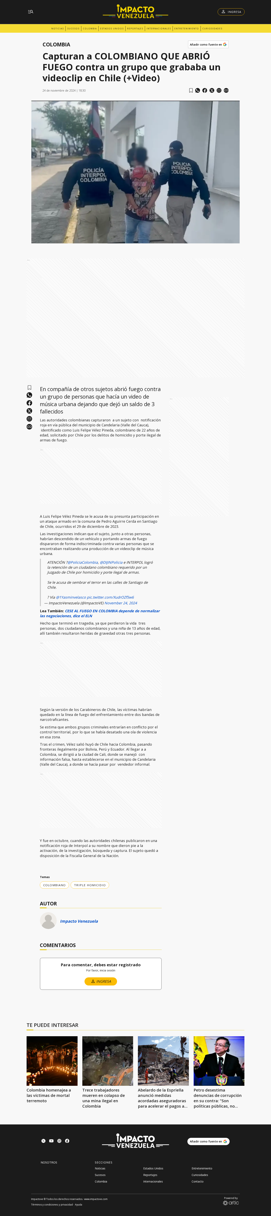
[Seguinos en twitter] (43, 1141)
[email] (219, 90)
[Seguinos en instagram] (59, 1141)
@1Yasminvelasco (71, 597)
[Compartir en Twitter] (211, 90)
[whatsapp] (197, 90)
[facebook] (204, 90)
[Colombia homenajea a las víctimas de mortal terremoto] (52, 1061)
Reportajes (135, 28)
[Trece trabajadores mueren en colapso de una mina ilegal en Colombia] (107, 1061)
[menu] (30, 12)
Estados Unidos (112, 28)
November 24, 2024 (120, 603)
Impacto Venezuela (79, 921)
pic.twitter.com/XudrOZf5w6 (110, 597)
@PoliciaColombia (82, 562)
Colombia (90, 28)
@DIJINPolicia (111, 562)
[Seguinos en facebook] (67, 1141)
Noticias (57, 28)
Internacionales (159, 28)
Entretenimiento (186, 28)
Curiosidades (212, 28)
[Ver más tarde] (191, 90)
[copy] (226, 90)
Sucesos (73, 28)
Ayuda (78, 1204)
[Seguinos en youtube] (51, 1141)
